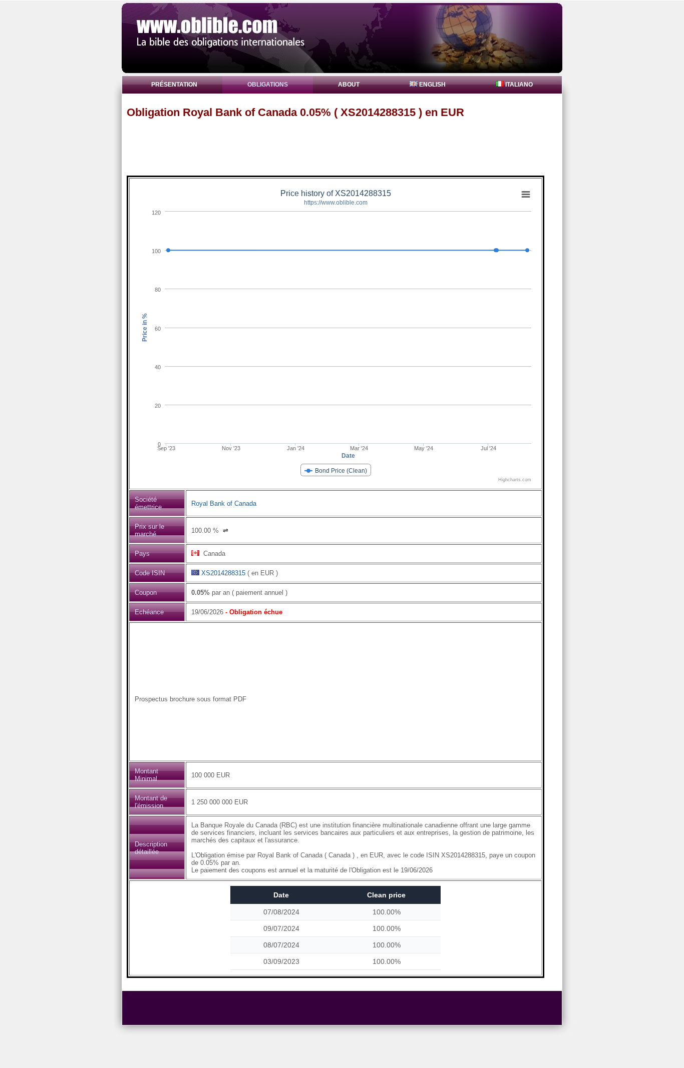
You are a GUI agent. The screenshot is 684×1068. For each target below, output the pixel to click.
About (349, 84)
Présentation (174, 84)
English (432, 84)
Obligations (267, 84)
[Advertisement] (346, 146)
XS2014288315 (223, 573)
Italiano (518, 84)
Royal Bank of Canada (223, 503)
